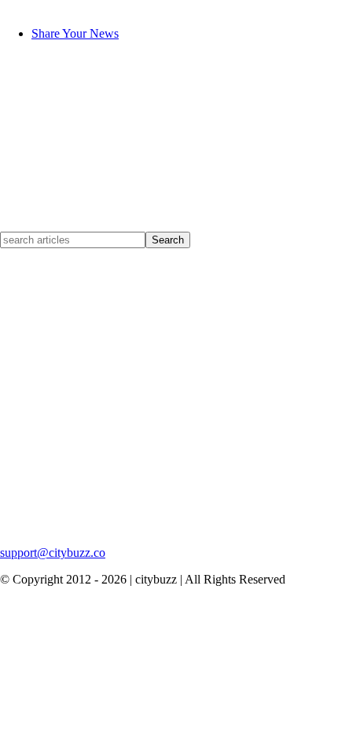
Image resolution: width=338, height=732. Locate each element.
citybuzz (21, 6)
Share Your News (75, 33)
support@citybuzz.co (52, 552)
